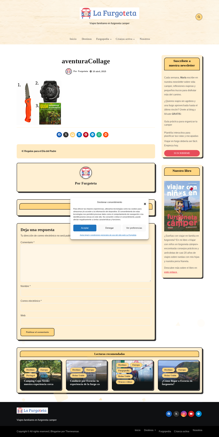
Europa (44, 370)
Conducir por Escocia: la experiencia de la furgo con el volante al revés (85, 384)
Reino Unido (78, 375)
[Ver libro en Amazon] (182, 206)
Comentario (27, 242)
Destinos (86, 38)
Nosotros (144, 38)
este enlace (171, 272)
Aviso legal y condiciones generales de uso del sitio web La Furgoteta (108, 235)
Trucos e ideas (125, 382)
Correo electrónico (31, 301)
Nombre (26, 286)
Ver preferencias (134, 228)
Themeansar (72, 431)
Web (23, 315)
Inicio (73, 38)
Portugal (30, 375)
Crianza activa (124, 38)
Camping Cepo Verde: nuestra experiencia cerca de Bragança (40, 384)
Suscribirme (182, 153)
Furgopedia (103, 38)
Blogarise (56, 431)
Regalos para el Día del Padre (40, 151)
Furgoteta (83, 71)
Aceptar (85, 228)
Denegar (109, 228)
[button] (143, 202)
